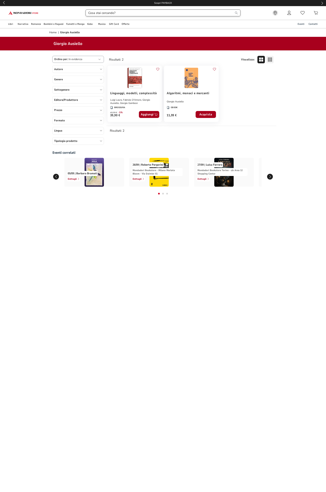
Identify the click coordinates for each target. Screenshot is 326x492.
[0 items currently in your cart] (316, 13)
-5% (121, 112)
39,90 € (115, 115)
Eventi (301, 24)
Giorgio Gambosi (129, 103)
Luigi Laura (116, 99)
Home (53, 32)
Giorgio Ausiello (175, 101)
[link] (275, 13)
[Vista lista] (270, 59)
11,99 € (172, 115)
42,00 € (113, 113)
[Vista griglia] (261, 59)
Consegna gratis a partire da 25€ (163, 3)
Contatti (313, 24)
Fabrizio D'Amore (132, 99)
